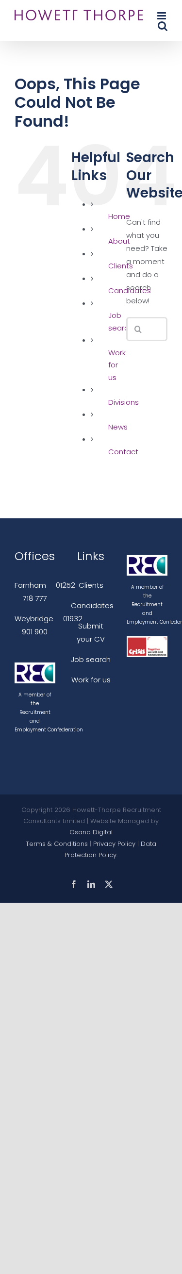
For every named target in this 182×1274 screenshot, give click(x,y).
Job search (91, 659)
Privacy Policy (114, 843)
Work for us (117, 364)
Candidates (92, 605)
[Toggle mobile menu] (162, 16)
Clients (91, 585)
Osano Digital (91, 832)
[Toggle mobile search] (162, 26)
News (118, 427)
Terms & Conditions (57, 843)
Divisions (123, 402)
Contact (123, 452)
